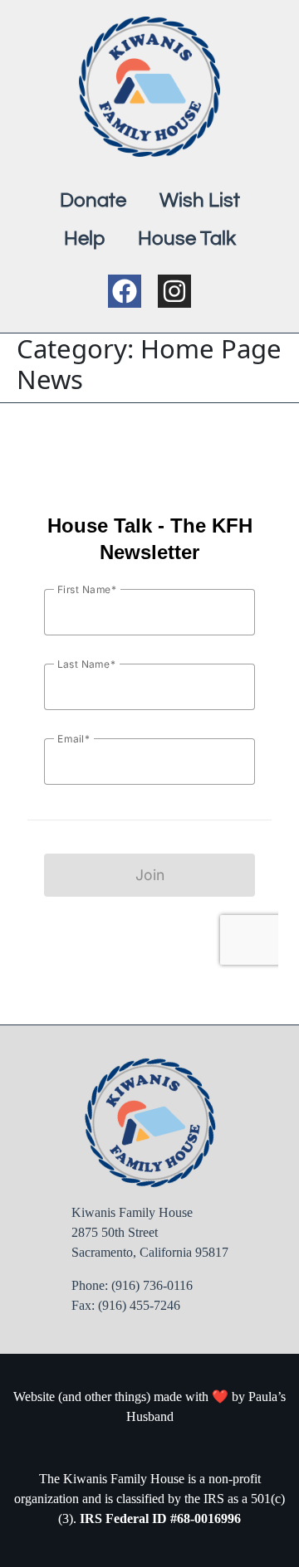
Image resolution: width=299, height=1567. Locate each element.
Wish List (199, 200)
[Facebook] (124, 291)
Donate (93, 200)
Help (84, 238)
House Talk (187, 238)
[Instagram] (174, 291)
